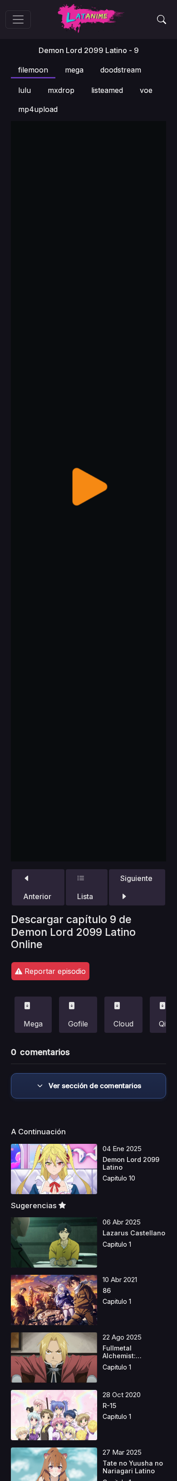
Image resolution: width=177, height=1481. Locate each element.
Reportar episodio (54, 971)
